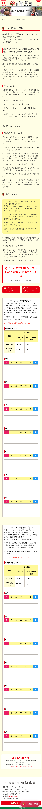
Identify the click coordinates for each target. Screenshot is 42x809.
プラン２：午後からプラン (30, 289)
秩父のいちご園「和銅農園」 (21, 3)
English (12, 766)
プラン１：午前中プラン (12, 289)
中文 (17, 766)
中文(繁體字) (23, 766)
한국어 (30, 766)
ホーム (4, 19)
